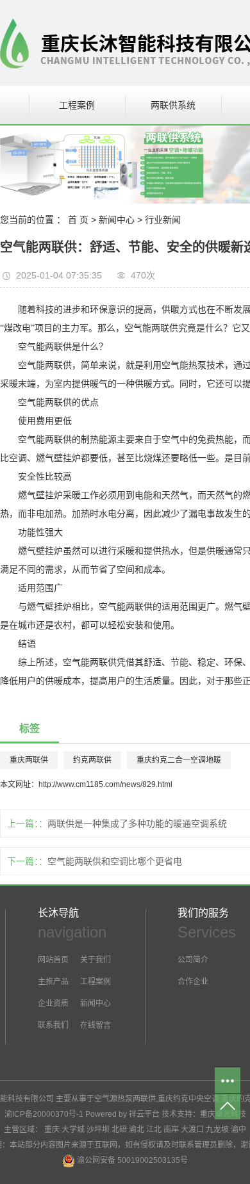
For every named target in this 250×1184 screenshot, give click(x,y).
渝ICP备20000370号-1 (43, 1114)
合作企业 (193, 981)
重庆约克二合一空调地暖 (179, 760)
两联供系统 (173, 105)
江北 (154, 1129)
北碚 (119, 1129)
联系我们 (53, 1025)
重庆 (52, 1129)
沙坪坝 (98, 1129)
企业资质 (53, 1003)
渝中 (238, 1129)
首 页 (78, 220)
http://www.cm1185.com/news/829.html (105, 784)
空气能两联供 (45, 365)
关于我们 (95, 959)
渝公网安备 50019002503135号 (131, 1160)
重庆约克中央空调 (188, 1098)
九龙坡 (217, 1129)
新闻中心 (117, 220)
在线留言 (94, 1025)
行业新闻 (163, 220)
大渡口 (192, 1129)
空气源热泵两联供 (125, 1098)
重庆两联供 (29, 760)
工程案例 (77, 105)
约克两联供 (92, 760)
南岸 (171, 1129)
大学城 (73, 1129)
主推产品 (53, 981)
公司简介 (193, 959)
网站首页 (53, 959)
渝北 (136, 1129)
